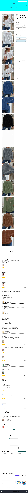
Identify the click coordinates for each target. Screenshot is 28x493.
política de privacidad (23, 469)
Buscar (3, 469)
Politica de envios (10, 469)
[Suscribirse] (13, 475)
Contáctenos (5, 469)
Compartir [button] (17, 78)
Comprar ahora (21, 40)
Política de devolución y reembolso (16, 469)
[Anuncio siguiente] (26, 12)
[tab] (4, 451)
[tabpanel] (14, 342)
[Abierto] (2, 491)
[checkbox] (4, 256)
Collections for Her (7, 487)
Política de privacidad (20, 487)
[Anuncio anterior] (1, 12)
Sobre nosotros (15, 471)
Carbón (20, 26)
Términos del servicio (24, 487)
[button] (1, 5)
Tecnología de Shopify (11, 487)
